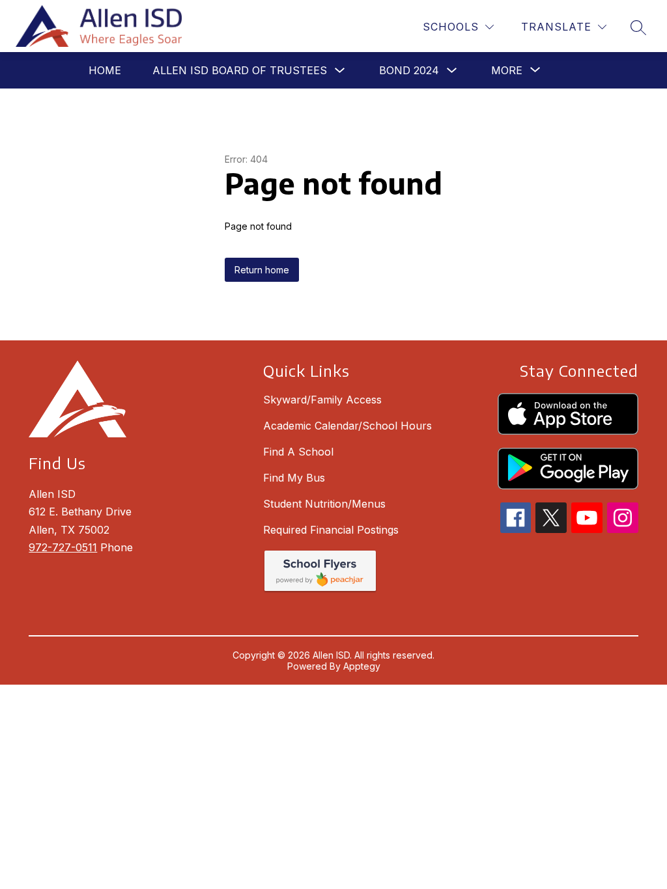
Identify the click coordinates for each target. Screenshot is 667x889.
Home (105, 70)
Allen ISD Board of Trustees (239, 70)
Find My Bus (294, 477)
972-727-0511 (63, 547)
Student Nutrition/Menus (324, 503)
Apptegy (361, 666)
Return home (261, 269)
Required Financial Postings (331, 529)
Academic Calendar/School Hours (347, 425)
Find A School (298, 451)
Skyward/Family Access (322, 399)
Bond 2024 (409, 70)
